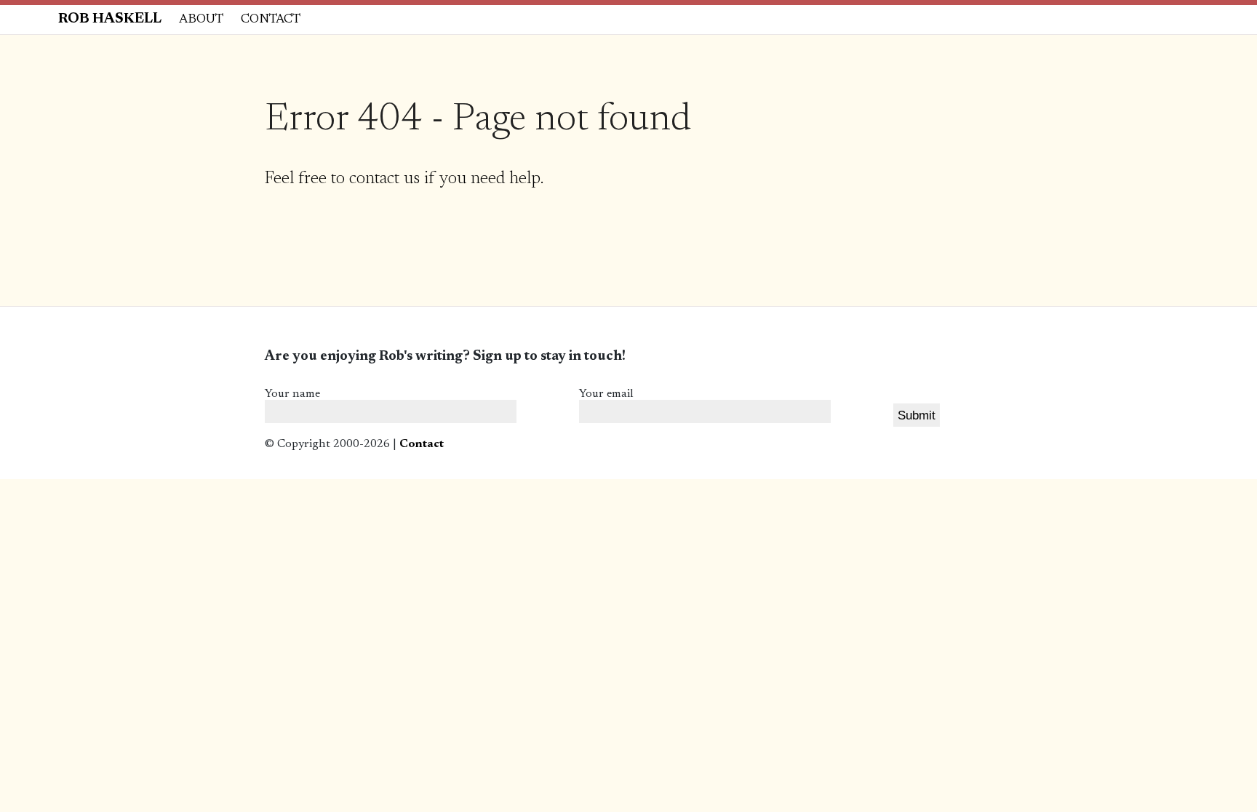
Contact (270, 19)
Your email (606, 394)
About (201, 19)
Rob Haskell (109, 19)
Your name (292, 394)
